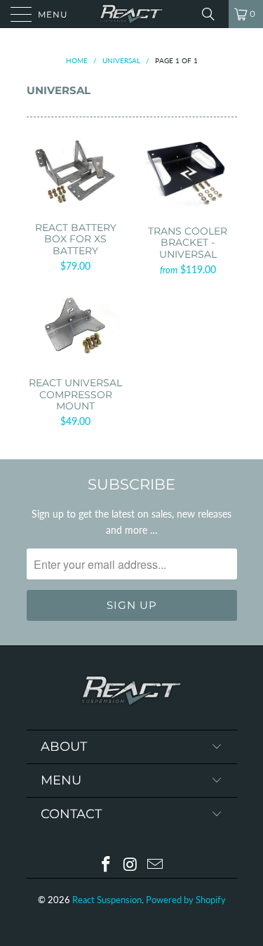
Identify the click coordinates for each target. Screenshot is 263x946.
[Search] (213, 14)
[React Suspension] (132, 14)
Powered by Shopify (186, 899)
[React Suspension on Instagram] (131, 865)
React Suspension (107, 899)
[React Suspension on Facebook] (106, 865)
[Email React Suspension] (155, 865)
